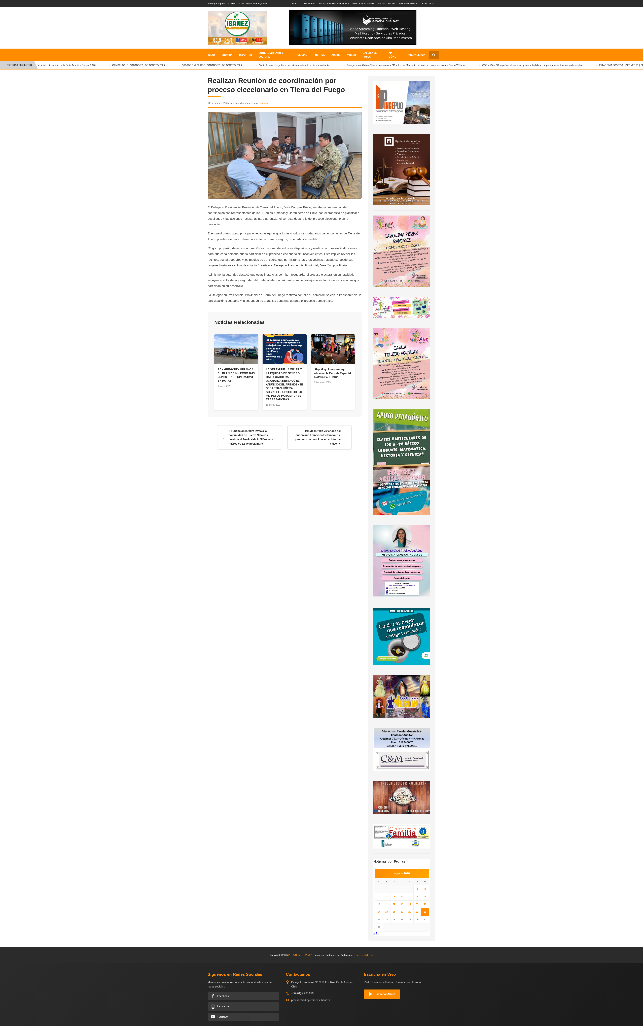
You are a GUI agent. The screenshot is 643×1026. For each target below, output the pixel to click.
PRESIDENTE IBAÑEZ (300, 955)
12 (394, 904)
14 (409, 904)
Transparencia (415, 55)
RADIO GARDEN (387, 3)
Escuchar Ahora (385, 994)
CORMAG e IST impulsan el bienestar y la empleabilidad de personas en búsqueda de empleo (488, 65)
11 (386, 904)
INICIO (295, 3)
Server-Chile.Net (364, 955)
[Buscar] (434, 55)
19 (394, 912)
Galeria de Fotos (370, 55)
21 (409, 912)
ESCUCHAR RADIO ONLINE (334, 3)
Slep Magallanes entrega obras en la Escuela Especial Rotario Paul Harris (332, 373)
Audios (335, 55)
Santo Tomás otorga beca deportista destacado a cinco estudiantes (251, 65)
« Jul (376, 933)
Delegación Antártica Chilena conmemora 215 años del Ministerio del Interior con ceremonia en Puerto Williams (362, 65)
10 (379, 904)
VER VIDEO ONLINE (363, 3)
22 (417, 912)
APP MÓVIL (309, 3)
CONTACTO (428, 3)
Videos (351, 55)
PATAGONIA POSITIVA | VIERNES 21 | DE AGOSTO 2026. (586, 65)
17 (379, 912)
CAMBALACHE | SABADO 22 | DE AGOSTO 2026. (95, 65)
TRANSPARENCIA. (409, 3)
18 (386, 912)
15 (417, 904)
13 (402, 904)
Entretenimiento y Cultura (271, 55)
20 (402, 912)
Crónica (227, 55)
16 (425, 904)
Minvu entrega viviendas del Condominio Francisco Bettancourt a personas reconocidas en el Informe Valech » (317, 437)
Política (319, 55)
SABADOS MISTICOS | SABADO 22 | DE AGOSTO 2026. (168, 65)
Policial (301, 55)
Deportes (245, 55)
